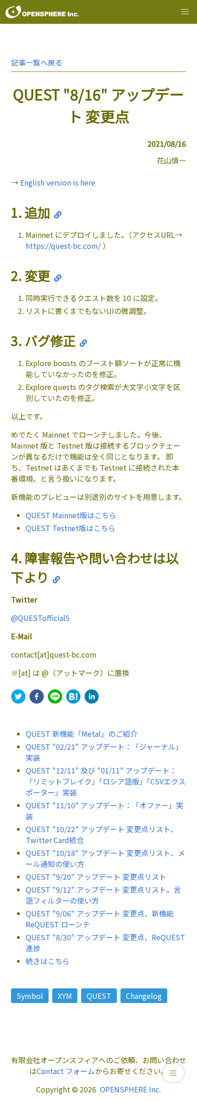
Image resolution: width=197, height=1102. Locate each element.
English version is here (57, 182)
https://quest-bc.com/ (63, 245)
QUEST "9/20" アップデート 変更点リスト (96, 876)
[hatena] (73, 697)
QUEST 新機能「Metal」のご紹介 (81, 733)
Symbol (29, 995)
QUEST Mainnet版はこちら (71, 515)
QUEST (99, 995)
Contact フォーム (66, 1070)
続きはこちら (48, 960)
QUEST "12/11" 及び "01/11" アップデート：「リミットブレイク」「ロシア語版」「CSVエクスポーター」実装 (106, 781)
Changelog (144, 995)
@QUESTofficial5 (40, 617)
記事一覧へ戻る (36, 62)
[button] (185, 12)
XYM (65, 995)
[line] (55, 697)
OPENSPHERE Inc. (130, 1089)
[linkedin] (91, 697)
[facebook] (36, 697)
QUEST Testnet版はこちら (70, 527)
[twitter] (18, 697)
